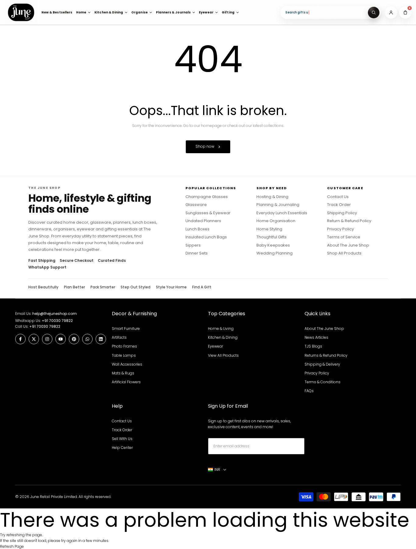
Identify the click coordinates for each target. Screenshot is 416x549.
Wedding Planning (274, 253)
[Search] (373, 12)
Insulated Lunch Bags (206, 237)
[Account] (391, 12)
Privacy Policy (340, 229)
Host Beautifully (43, 287)
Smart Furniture (126, 328)
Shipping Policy (342, 213)
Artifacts (119, 337)
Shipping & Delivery (322, 364)
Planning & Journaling (277, 205)
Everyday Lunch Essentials (281, 213)
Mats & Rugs (123, 373)
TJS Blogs (313, 346)
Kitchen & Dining (223, 337)
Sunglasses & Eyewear (208, 213)
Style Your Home (171, 287)
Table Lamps (124, 355)
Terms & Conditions (322, 382)
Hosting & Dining (272, 197)
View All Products (223, 355)
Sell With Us (122, 438)
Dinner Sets (196, 253)
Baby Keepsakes (273, 245)
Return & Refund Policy (349, 221)
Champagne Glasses (206, 197)
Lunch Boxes (197, 229)
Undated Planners (203, 221)
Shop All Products (344, 253)
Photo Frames (124, 346)
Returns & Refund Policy (326, 355)
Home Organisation (275, 221)
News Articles (316, 337)
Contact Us (338, 197)
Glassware (196, 205)
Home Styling (269, 229)
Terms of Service (343, 237)
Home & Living (221, 328)
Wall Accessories (127, 364)
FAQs (309, 390)
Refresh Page (12, 546)
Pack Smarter (102, 287)
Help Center (122, 447)
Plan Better (74, 287)
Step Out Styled (135, 287)
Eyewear (215, 346)
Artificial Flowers (126, 382)
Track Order (339, 205)
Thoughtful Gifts (271, 237)
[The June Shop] (21, 12)
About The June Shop (348, 245)
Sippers (193, 245)
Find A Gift (201, 287)
